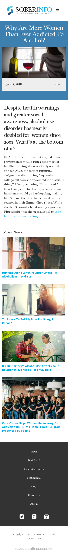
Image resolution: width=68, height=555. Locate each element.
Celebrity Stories (34, 469)
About (34, 503)
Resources (34, 495)
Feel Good (34, 460)
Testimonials (34, 477)
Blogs (34, 486)
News (34, 451)
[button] (57, 10)
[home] (28, 10)
